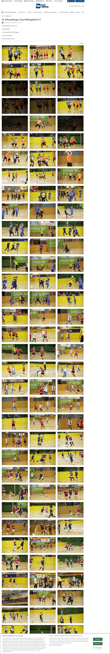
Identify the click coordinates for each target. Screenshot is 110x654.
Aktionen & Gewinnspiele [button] (50, 12)
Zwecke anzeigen (98, 648)
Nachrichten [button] (21, 12)
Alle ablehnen (98, 643)
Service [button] (78, 12)
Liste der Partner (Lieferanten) (55, 645)
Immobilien (41, 1)
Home (3, 16)
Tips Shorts (59, 1)
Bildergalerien (8, 16)
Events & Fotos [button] (37, 12)
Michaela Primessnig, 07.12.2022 (10, 22)
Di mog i (50, 1)
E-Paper (72, 1)
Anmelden (81, 1)
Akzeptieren (97, 639)
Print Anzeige (30, 1)
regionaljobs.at (7, 1)
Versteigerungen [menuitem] (63, 12)
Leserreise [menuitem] (72, 12)
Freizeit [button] (29, 12)
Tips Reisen (19, 1)
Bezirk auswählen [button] (11, 12)
